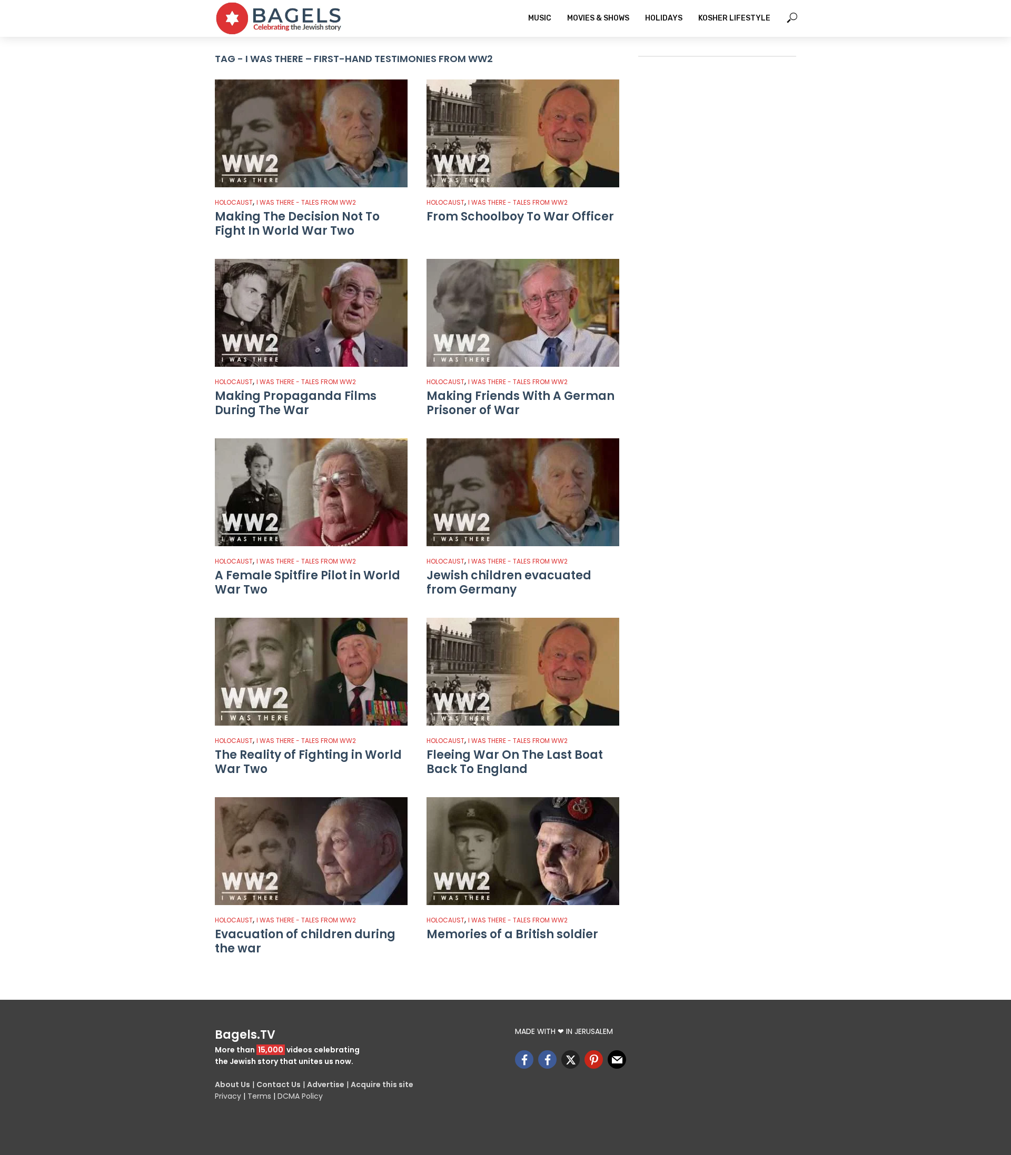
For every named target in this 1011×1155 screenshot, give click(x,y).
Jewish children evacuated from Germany (509, 582)
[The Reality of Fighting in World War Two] (311, 672)
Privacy (228, 1096)
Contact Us (278, 1084)
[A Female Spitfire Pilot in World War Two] (311, 492)
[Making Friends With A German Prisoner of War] (523, 313)
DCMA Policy (300, 1096)
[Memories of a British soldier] (523, 851)
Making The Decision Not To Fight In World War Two (297, 223)
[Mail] (617, 1059)
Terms (259, 1096)
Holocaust (234, 202)
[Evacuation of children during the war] (311, 851)
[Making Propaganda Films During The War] (311, 313)
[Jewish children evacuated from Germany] (523, 492)
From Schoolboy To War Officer (520, 216)
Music (539, 18)
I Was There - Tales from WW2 (306, 202)
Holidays (663, 18)
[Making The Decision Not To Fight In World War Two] (311, 133)
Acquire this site (382, 1084)
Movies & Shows (598, 18)
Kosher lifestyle (734, 18)
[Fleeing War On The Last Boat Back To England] (523, 672)
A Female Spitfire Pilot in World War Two (307, 582)
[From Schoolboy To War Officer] (523, 133)
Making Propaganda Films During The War (295, 403)
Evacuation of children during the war (305, 941)
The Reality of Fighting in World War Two (308, 762)
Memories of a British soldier (512, 934)
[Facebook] (524, 1059)
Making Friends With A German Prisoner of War (520, 403)
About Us (232, 1084)
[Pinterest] (593, 1059)
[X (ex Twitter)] (570, 1059)
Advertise (325, 1084)
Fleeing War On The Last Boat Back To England (515, 762)
